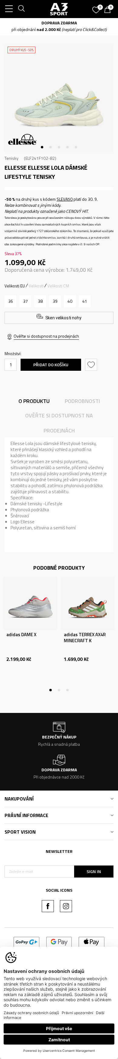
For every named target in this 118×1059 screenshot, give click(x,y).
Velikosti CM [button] (58, 286)
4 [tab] (67, 147)
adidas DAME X (21, 635)
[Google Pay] (59, 941)
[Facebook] (48, 906)
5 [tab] (76, 147)
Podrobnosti (82, 401)
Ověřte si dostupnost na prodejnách (46, 336)
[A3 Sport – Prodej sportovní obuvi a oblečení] (59, 9)
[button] (92, 365)
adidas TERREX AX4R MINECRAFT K (85, 638)
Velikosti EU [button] (15, 286)
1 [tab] (42, 147)
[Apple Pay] (91, 941)
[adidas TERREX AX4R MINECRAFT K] (88, 603)
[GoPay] (26, 941)
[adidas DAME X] (30, 603)
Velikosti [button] (36, 286)
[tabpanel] (59, 98)
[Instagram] (66, 906)
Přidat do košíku (50, 364)
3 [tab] (59, 147)
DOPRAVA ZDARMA (59, 23)
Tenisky (11, 158)
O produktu (34, 401)
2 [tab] (50, 147)
